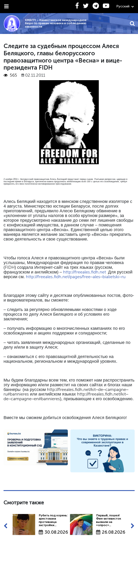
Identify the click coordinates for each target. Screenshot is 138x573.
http (67, 272)
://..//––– (80, 276)
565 (13, 75)
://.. (88, 272)
